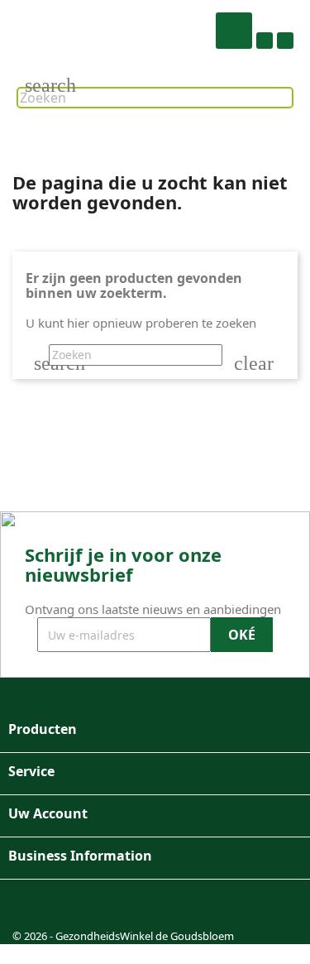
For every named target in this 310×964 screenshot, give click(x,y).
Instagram (70, 906)
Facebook (30, 906)
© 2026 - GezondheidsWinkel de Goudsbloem (123, 935)
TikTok (109, 906)
